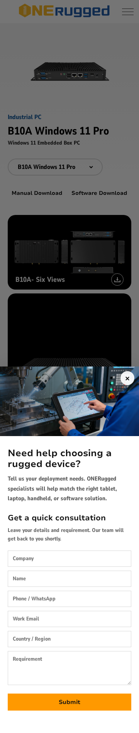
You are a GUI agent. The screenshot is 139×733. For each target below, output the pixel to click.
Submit (69, 702)
